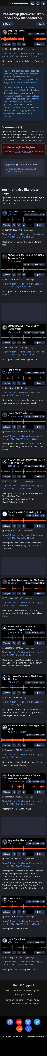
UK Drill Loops (24, 535)
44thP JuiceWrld (16, 30)
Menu (7, 24)
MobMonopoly (17, 781)
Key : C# (19, 286)
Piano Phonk (14, 369)
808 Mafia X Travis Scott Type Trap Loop (26, 727)
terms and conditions (27, 82)
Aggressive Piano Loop (20, 840)
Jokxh (12, 515)
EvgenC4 (14, 901)
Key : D (19, 866)
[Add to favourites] (19, 44)
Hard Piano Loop (16, 938)
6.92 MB (10, 488)
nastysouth (15, 332)
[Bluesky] (28, 1022)
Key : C (19, 488)
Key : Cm (20, 354)
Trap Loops (23, 53)
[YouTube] (19, 1022)
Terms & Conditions (14, 1000)
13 (43, 264)
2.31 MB (11, 237)
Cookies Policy (15, 1003)
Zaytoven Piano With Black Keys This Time (25, 677)
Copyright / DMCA (23, 994)
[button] (43, 3)
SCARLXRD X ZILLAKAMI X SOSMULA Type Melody (21, 628)
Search (41, 24)
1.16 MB (10, 804)
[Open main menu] (3, 3)
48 (43, 332)
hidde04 (14, 214)
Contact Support (31, 990)
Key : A (19, 655)
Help (7, 990)
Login (7, 44)
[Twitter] (37, 1022)
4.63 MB (10, 655)
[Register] (38, 3)
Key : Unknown (22, 56)
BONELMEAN (16, 372)
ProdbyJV (14, 682)
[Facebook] (9, 1022)
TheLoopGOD (16, 416)
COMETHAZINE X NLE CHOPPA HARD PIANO (23, 327)
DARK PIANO (14, 898)
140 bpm (12, 53)
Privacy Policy (33, 1000)
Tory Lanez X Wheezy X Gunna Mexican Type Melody (24, 777)
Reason (34, 439)
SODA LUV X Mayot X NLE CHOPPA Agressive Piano (26, 257)
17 (43, 633)
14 (43, 416)
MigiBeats (14, 466)
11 (43, 682)
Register (27, 151)
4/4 (3, 56)
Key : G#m (20, 804)
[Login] (32, 3)
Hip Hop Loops (24, 234)
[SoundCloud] (19, 1028)
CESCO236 (15, 843)
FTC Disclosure (31, 1003)
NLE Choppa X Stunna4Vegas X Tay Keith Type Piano (26, 461)
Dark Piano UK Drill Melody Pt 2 (24, 512)
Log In (17, 151)
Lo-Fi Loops (23, 392)
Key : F (18, 395)
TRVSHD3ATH (16, 261)
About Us (16, 990)
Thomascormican (18, 732)
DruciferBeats (16, 632)
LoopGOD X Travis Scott (20, 413)
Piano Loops (34, 53)
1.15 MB (10, 56)
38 (43, 215)
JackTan (11, 164)
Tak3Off (13, 583)
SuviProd (14, 942)
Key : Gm (21, 237)
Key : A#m (21, 538)
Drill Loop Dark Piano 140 (21, 211)
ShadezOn (15, 33)
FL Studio (35, 56)
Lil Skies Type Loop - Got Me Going (26, 579)
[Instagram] (28, 1028)
